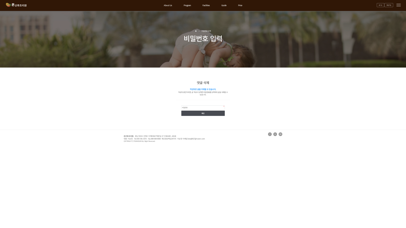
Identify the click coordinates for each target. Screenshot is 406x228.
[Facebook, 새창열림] (270, 134)
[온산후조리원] (16, 4)
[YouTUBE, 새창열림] (280, 134)
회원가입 (388, 5)
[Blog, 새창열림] (275, 134)
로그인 (380, 5)
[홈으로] (196, 31)
